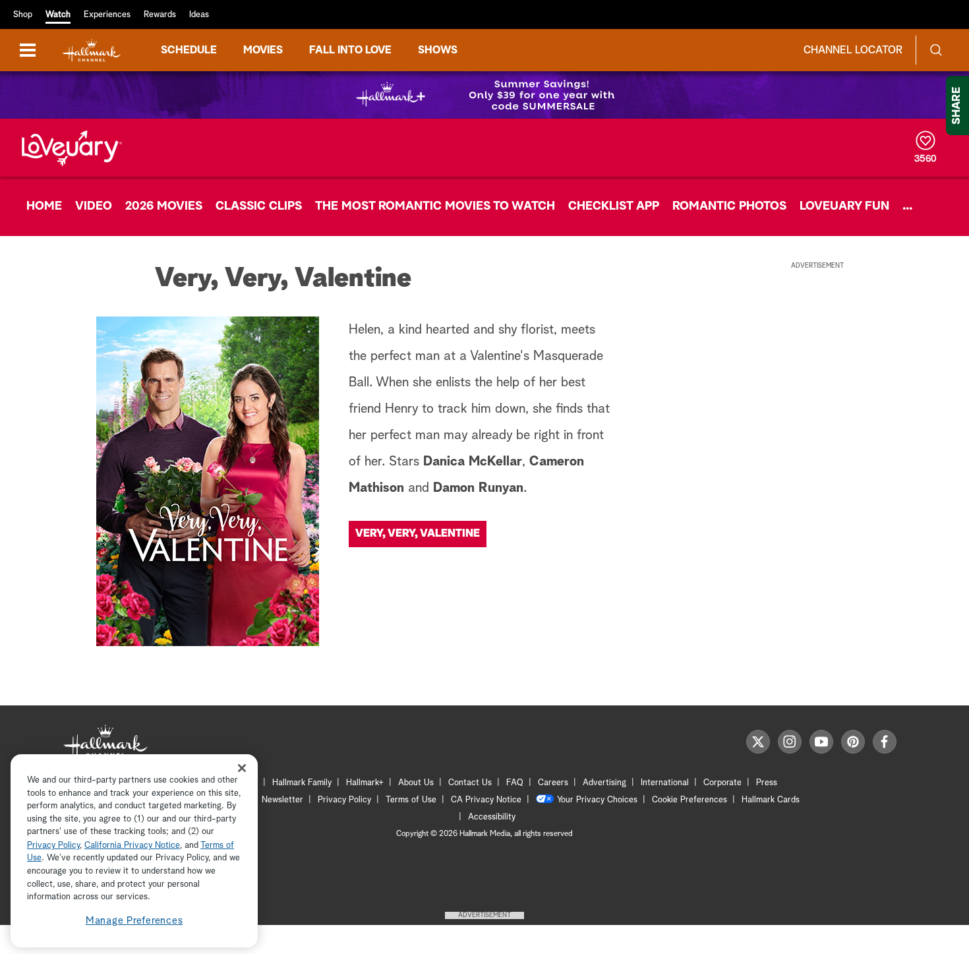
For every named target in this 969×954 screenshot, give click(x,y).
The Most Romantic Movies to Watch (435, 206)
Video (93, 206)
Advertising (604, 783)
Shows (437, 50)
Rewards (160, 15)
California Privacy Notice (132, 845)
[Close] (242, 768)
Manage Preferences (134, 921)
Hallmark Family (302, 783)
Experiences (107, 15)
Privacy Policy (344, 800)
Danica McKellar (472, 461)
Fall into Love (350, 50)
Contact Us (470, 783)
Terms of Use (411, 800)
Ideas (199, 15)
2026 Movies (163, 206)
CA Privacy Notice (486, 800)
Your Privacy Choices (597, 800)
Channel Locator (853, 50)
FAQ (514, 783)
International (665, 783)
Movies (263, 50)
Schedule (189, 50)
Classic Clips (259, 206)
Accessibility (491, 817)
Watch (58, 15)
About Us (416, 783)
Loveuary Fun (844, 206)
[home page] (91, 50)
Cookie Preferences (689, 800)
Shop (22, 15)
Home (44, 206)
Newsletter (282, 800)
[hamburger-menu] (28, 50)
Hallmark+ (365, 783)
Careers (553, 783)
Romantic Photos (729, 206)
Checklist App (613, 206)
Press (766, 783)
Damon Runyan (478, 487)
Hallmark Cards (771, 800)
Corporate (722, 783)
